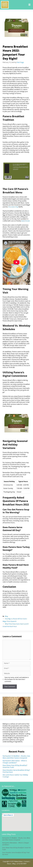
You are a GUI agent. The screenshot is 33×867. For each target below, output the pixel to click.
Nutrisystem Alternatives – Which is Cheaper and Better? (15, 762)
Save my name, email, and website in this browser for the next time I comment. (17, 679)
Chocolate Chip (13, 207)
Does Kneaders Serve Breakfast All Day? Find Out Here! (16, 771)
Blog (6, 616)
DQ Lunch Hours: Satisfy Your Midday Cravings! (15, 776)
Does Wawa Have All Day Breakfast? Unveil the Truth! (15, 766)
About (9, 864)
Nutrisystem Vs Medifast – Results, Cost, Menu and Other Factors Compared (16, 757)
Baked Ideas (19, 861)
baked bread (25, 221)
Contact (26, 861)
